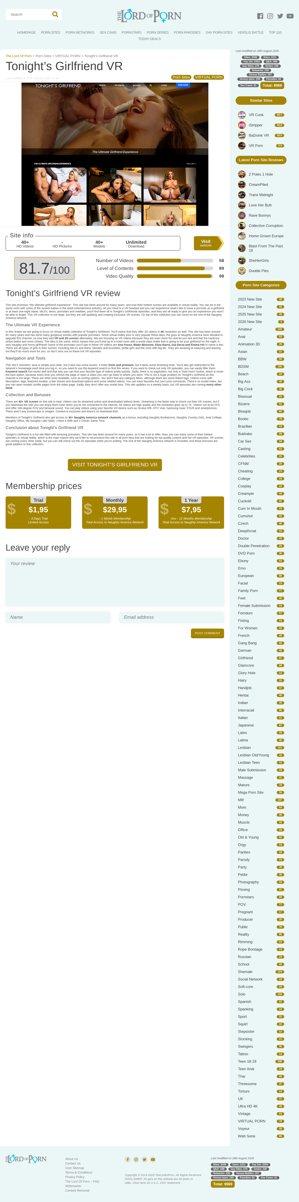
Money (243, 815)
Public (243, 927)
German (244, 650)
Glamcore (246, 665)
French (243, 635)
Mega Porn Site (250, 792)
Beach (243, 374)
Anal (241, 337)
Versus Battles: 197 (260, 74)
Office (243, 830)
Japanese (246, 725)
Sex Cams (108, 32)
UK (240, 1099)
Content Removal (77, 1190)
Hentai (243, 695)
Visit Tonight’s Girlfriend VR (115, 465)
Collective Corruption (266, 226)
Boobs (243, 419)
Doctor (243, 538)
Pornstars (131, 32)
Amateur (245, 329)
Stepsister (246, 1031)
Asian (242, 351)
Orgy (242, 845)
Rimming (245, 942)
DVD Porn (246, 553)
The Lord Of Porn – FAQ (82, 1181)
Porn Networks (80, 32)
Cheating (245, 471)
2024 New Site (250, 307)
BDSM (243, 366)
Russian (244, 957)
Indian (243, 703)
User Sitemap (74, 1168)
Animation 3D (249, 344)
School (243, 964)
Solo (241, 994)
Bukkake (245, 434)
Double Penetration (253, 546)
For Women (247, 628)
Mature (243, 785)
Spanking (245, 1009)
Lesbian (244, 747)
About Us (71, 1159)
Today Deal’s (149, 39)
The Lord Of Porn (19, 56)
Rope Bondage (250, 949)
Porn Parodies (187, 32)
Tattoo (243, 1054)
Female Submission (254, 605)
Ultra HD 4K (248, 1106)
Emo (242, 568)
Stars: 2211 (269, 57)
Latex (242, 733)
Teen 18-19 (247, 1061)
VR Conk (256, 115)
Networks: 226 (260, 70)
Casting (244, 449)
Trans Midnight (261, 195)
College (244, 478)
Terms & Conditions (78, 1172)
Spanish (244, 1001)
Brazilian (245, 426)
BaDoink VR (259, 135)
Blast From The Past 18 (266, 248)
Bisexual (245, 396)
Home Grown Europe (266, 236)
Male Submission (252, 770)
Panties (244, 852)
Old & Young (248, 837)
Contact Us (73, 1163)
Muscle (244, 822)
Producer (245, 919)
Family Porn (248, 591)
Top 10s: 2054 (251, 61)
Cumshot (245, 516)
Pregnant (245, 912)
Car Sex (244, 441)
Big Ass (244, 381)
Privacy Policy (74, 1177)
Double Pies (259, 271)
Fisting (243, 620)
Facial (243, 583)
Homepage (26, 32)
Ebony (243, 561)
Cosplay (244, 486)
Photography (248, 882)
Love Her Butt (260, 205)
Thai (241, 1076)
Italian (243, 718)
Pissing (244, 889)
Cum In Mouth (249, 508)
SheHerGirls (259, 260)
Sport (242, 1016)
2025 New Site (250, 314)
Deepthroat (247, 531)
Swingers (245, 1046)
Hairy (242, 680)
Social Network (250, 979)
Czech (243, 523)
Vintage (244, 1114)
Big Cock (245, 389)
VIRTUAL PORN (67, 56)
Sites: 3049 (250, 57)
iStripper (256, 125)
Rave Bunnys (260, 215)
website (206, 243)
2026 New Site (250, 322)
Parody (244, 860)
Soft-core (245, 987)
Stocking (245, 1039)
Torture (243, 1091)
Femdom (245, 613)
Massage (245, 777)
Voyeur (243, 1129)
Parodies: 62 (273, 79)
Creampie (246, 493)
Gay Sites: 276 (250, 66)
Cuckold (244, 501)
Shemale (245, 972)
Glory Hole (246, 673)
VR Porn (256, 146)
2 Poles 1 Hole (261, 174)
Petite (242, 874)
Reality (243, 934)
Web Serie (246, 1136)
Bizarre (244, 404)
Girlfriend (245, 658)
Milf (241, 800)
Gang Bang (247, 643)
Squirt (243, 1024)
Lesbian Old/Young (253, 755)
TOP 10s (275, 32)
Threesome (247, 1084)
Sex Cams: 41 (248, 85)
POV (242, 904)
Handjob (245, 688)
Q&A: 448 (271, 61)
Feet (241, 598)
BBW (242, 359)
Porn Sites (50, 32)
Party (242, 867)
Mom (242, 807)
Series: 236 (271, 66)
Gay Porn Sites (219, 32)
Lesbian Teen (249, 762)
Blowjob (244, 411)
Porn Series (158, 32)
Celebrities (246, 456)
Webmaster (73, 1186)
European (246, 576)
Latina (243, 740)
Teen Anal (246, 1069)
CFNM (243, 464)
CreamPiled (258, 184)
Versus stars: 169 (250, 79)
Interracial (246, 710)
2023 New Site (250, 299)
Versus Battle (250, 32)
